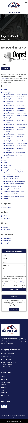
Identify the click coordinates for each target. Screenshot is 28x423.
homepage (4, 78)
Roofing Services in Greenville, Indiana (16, 118)
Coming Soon (7, 243)
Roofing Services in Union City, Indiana (16, 146)
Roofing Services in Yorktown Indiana (14, 196)
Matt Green (6, 216)
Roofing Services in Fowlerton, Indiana (16, 115)
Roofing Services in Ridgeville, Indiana (16, 143)
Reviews (6, 167)
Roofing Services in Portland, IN (14, 141)
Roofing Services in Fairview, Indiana (16, 113)
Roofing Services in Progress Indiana (14, 191)
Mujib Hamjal (7, 218)
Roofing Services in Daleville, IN (12, 186)
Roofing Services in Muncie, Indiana (15, 134)
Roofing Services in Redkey (11, 194)
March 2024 (7, 229)
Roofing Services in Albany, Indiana (13, 170)
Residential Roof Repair (12, 176)
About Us (6, 89)
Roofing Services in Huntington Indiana (16, 125)
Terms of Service (16, 287)
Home (5, 162)
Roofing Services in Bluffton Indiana (15, 99)
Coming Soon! (7, 238)
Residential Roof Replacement (14, 179)
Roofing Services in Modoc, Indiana (15, 127)
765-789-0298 (14, 12)
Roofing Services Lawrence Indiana (15, 152)
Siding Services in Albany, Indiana (15, 183)
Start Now (13, 289)
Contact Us (6, 158)
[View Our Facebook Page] (2, 406)
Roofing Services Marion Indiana (14, 155)
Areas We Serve (8, 92)
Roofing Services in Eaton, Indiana (15, 110)
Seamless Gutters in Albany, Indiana (15, 181)
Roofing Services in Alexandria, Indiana (16, 94)
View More (14, 309)
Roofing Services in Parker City (12, 189)
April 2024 (6, 227)
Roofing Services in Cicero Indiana (15, 106)
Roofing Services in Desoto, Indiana (15, 108)
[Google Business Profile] (5, 406)
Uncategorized (7, 207)
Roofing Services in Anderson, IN (15, 96)
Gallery (5, 160)
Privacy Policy (7, 165)
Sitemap (6, 198)
